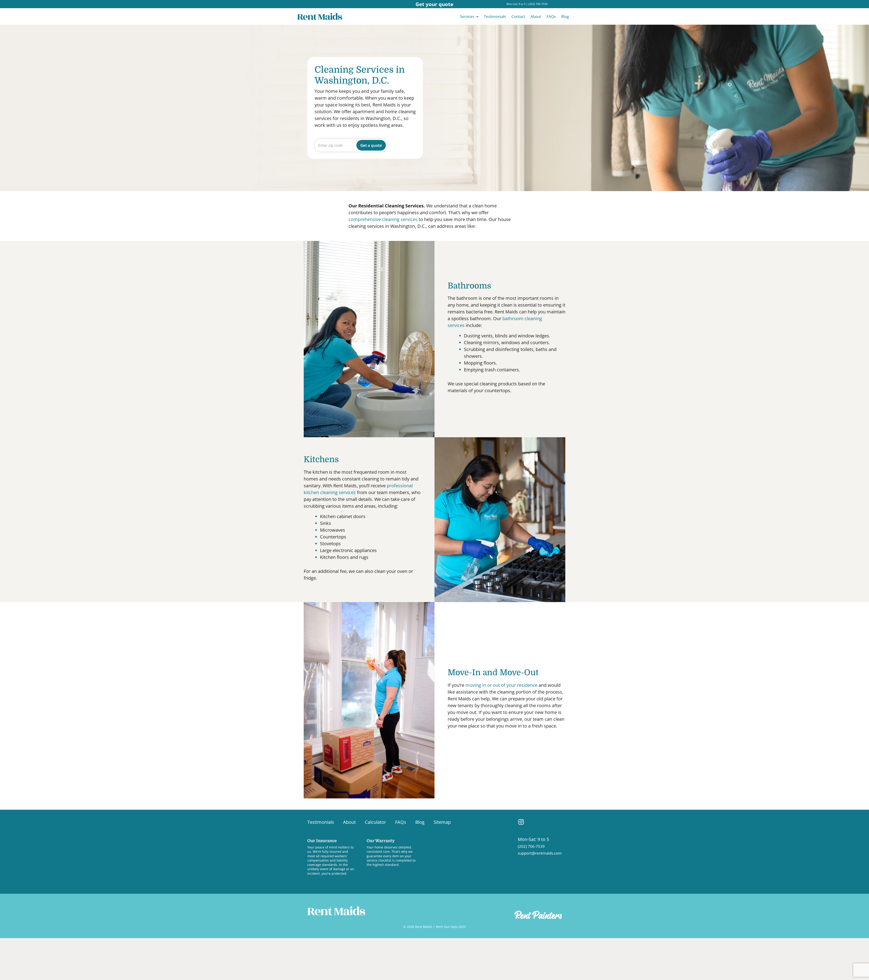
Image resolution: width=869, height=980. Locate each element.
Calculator (375, 822)
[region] (59, 946)
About (535, 16)
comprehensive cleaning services (383, 219)
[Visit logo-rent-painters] (538, 915)
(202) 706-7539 (538, 4)
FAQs (551, 16)
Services (467, 16)
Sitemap (442, 822)
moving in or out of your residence (501, 685)
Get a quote (371, 145)
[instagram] (521, 822)
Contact (518, 16)
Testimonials (495, 16)
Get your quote (434, 4)
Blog (565, 16)
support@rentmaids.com (540, 853)
